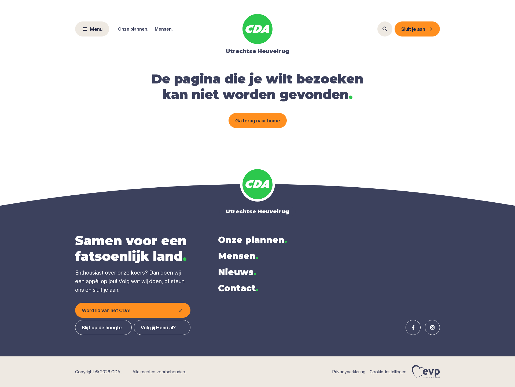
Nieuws (237, 272)
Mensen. (164, 29)
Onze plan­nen (252, 240)
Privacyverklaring (348, 371)
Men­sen (238, 256)
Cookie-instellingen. (388, 371)
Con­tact (238, 288)
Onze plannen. (133, 29)
